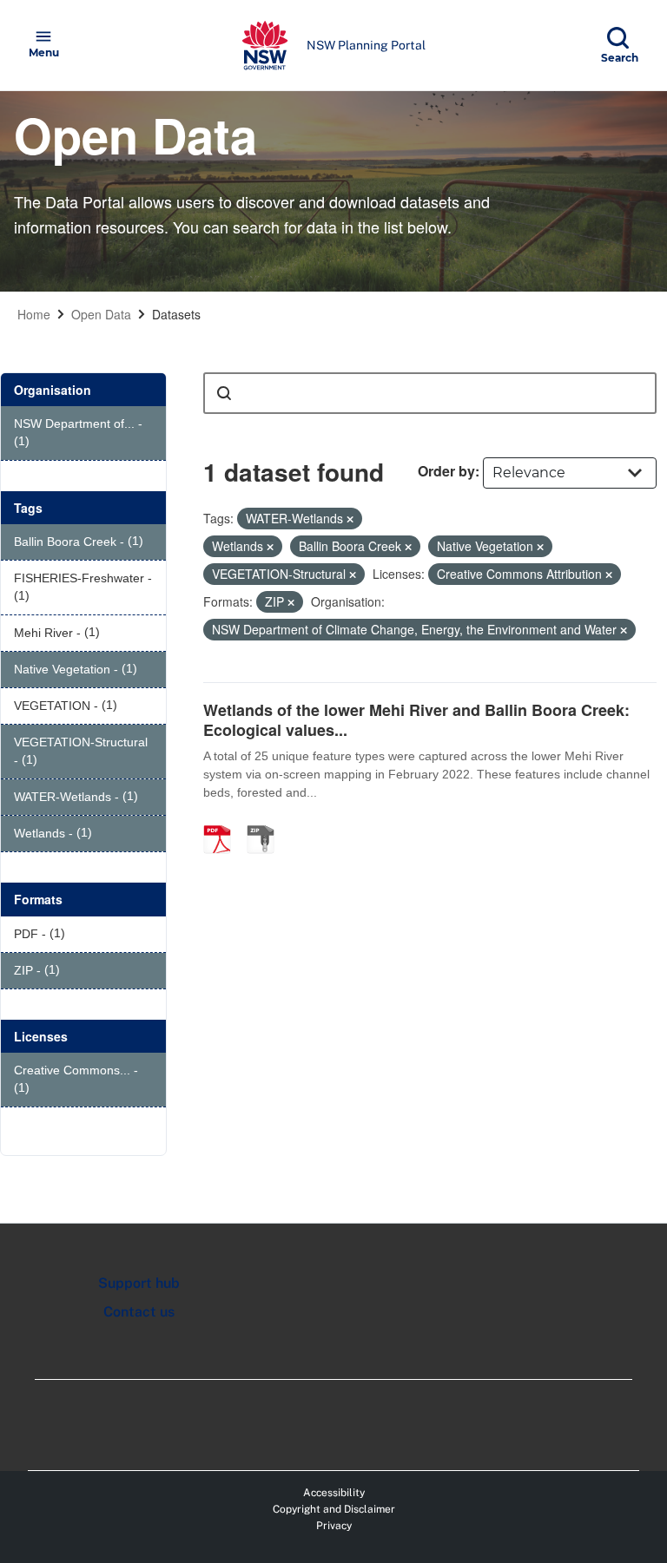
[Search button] (224, 393)
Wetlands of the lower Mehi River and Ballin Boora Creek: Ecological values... (416, 720)
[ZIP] (267, 821)
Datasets (176, 314)
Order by (446, 471)
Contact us (139, 1312)
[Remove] (350, 519)
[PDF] (223, 821)
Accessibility (334, 1493)
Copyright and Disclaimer (334, 1509)
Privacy (334, 1526)
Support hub (139, 1283)
